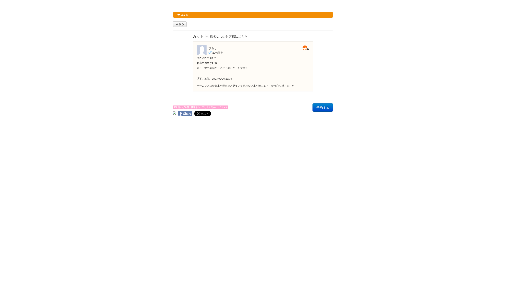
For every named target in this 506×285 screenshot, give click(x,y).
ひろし (213, 48)
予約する (322, 107)
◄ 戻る (180, 24)
